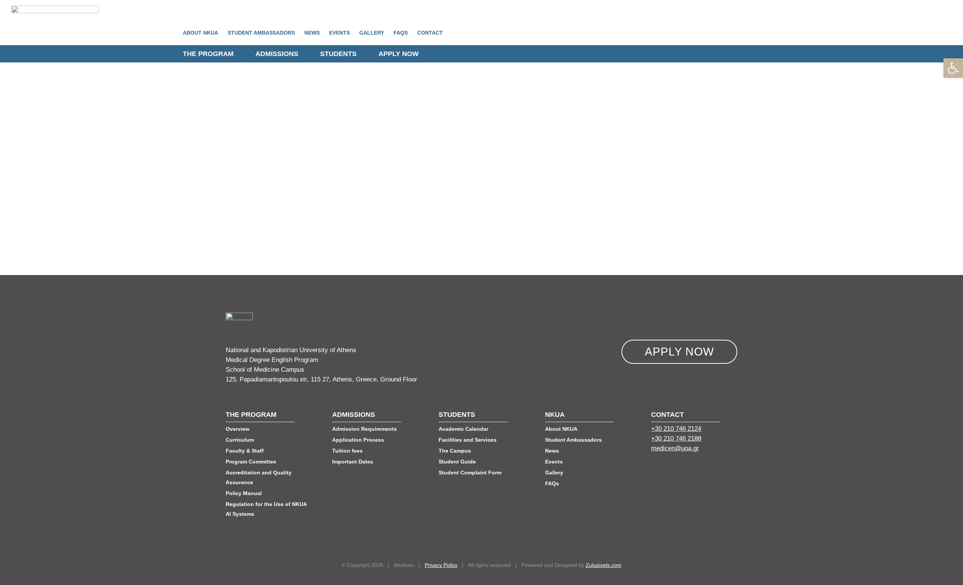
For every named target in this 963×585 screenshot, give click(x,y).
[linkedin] (681, 468)
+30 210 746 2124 (676, 428)
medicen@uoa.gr (675, 448)
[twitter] (668, 468)
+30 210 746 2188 (676, 438)
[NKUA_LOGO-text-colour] (55, 8)
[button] (953, 68)
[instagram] (695, 468)
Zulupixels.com (603, 565)
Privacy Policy (441, 565)
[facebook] (654, 468)
